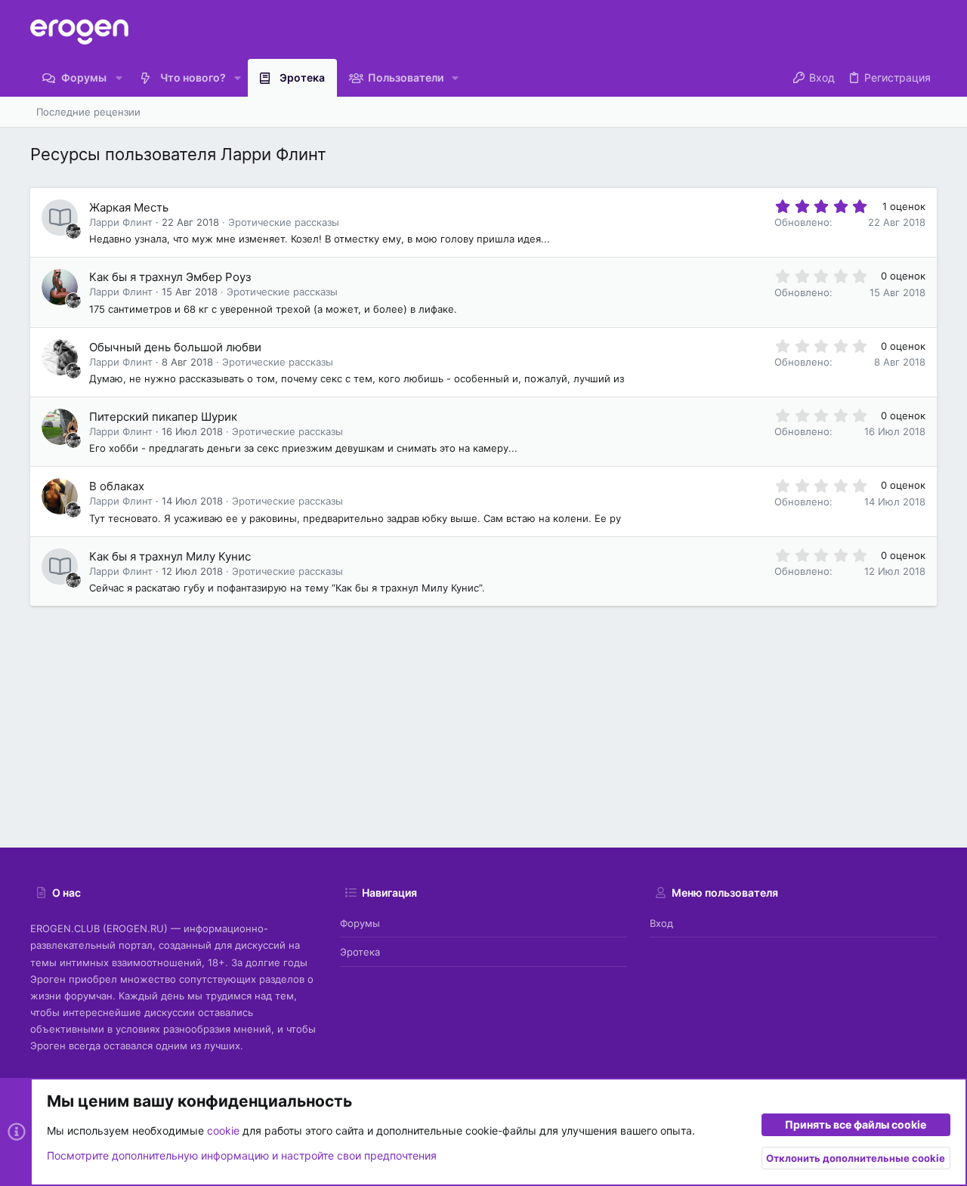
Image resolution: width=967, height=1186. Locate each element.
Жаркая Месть (128, 207)
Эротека (360, 952)
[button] (118, 77)
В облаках (116, 486)
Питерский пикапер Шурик (163, 416)
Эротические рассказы (283, 222)
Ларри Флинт (121, 222)
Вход (661, 923)
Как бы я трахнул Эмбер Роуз (170, 277)
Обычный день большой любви (175, 347)
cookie (223, 1130)
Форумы (360, 923)
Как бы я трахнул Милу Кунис (170, 556)
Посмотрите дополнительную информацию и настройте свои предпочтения (242, 1155)
